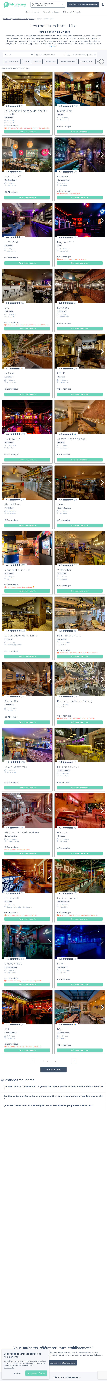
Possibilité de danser (68, 61)
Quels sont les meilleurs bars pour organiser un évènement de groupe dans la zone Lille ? (48, 1106)
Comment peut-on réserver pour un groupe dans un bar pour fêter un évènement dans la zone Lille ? (53, 1087)
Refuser (17, 1373)
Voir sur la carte (53, 1069)
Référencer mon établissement (83, 5)
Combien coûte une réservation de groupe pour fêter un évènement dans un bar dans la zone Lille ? (53, 1097)
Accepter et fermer (36, 1373)
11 (64, 1061)
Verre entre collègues (51, 12)
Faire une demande (27, 132)
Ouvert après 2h (86, 61)
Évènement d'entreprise (72, 12)
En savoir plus (9, 1368)
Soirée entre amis (32, 12)
